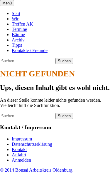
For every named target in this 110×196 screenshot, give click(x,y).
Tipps (17, 45)
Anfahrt (19, 154)
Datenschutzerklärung (32, 144)
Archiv (18, 39)
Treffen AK (22, 23)
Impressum (22, 138)
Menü (7, 3)
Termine (19, 29)
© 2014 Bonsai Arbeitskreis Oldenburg (36, 169)
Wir (15, 18)
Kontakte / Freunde (30, 50)
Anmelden (21, 160)
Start (16, 13)
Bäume (18, 34)
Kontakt (19, 149)
